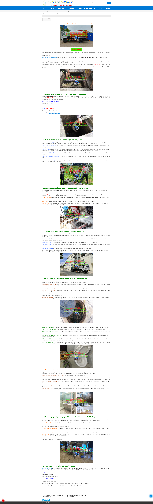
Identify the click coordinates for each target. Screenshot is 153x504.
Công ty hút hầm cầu (47, 468)
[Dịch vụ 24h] (57, 3)
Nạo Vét (91, 8)
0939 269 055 (77, 49)
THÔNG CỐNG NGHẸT (63, 8)
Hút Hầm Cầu (53, 8)
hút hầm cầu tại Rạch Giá (55, 112)
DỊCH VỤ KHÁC (106, 8)
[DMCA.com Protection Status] (46, 499)
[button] (48, 19)
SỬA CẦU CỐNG (98, 8)
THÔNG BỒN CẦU (73, 8)
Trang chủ (46, 8)
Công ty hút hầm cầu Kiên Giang (49, 57)
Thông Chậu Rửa (83, 8)
